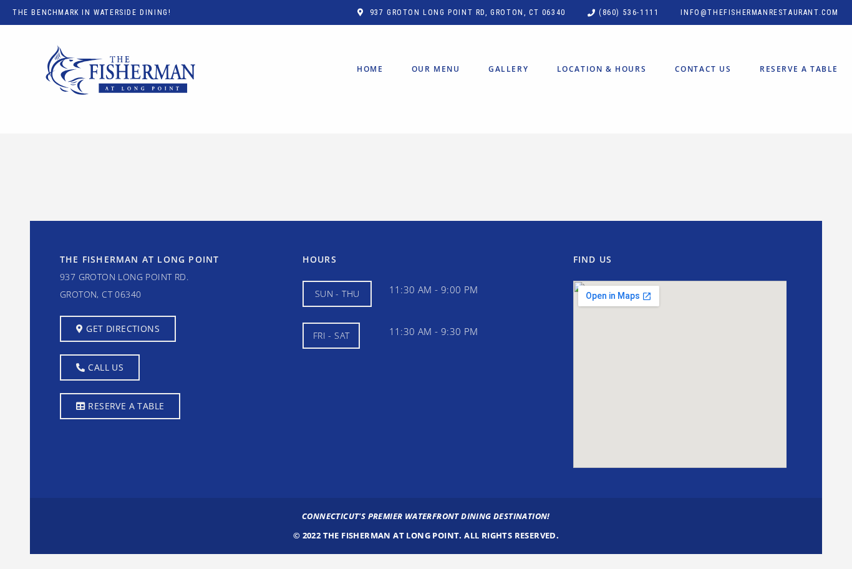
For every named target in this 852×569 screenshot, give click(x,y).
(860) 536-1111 (629, 12)
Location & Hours (602, 69)
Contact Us (703, 69)
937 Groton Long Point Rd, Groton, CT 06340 (468, 12)
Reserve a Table (799, 69)
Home (370, 69)
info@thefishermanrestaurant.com (759, 12)
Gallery (508, 69)
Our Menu (436, 69)
